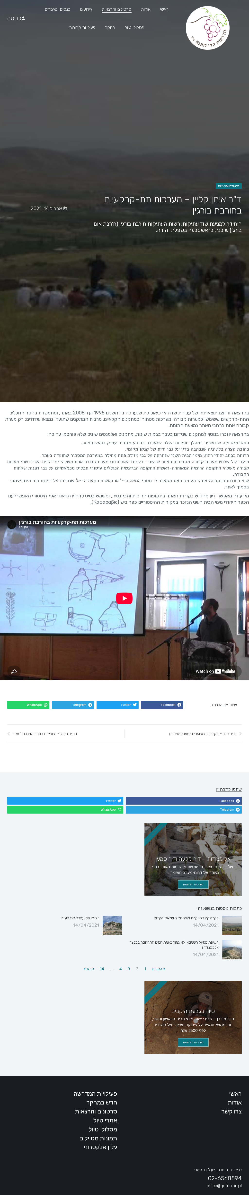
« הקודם (159, 968)
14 (102, 968)
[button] (162, 705)
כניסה (14, 18)
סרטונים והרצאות (228, 186)
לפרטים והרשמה (193, 884)
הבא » (88, 968)
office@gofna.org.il (224, 1185)
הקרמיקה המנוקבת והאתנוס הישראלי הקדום (186, 918)
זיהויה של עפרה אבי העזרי (80, 918)
